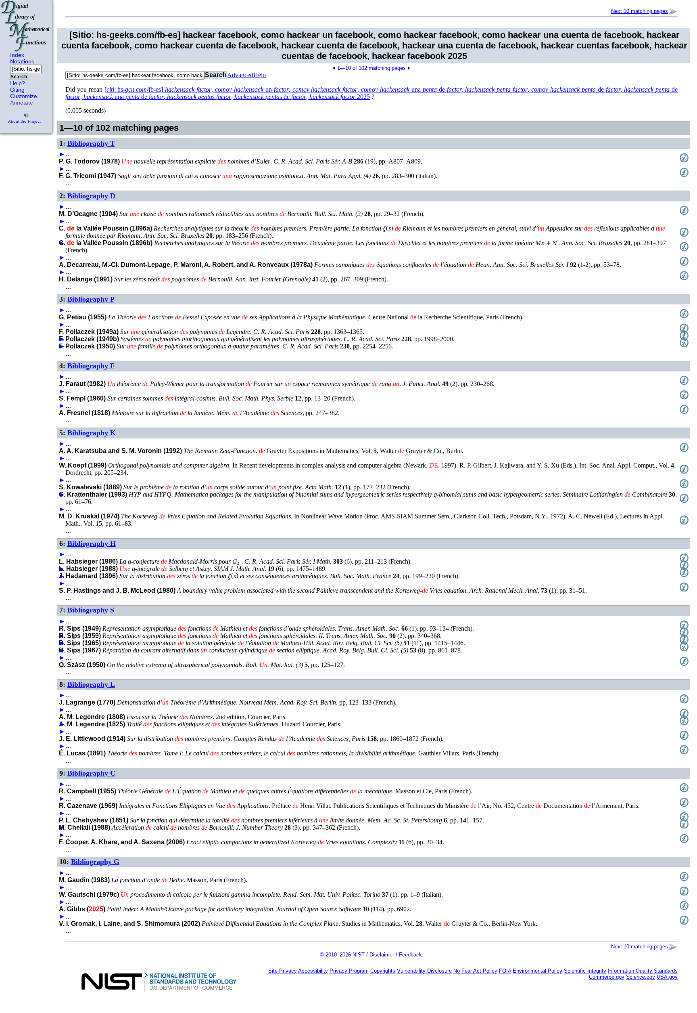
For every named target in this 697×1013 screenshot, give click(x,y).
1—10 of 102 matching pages (371, 68)
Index (17, 55)
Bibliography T (91, 143)
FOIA (505, 971)
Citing (17, 89)
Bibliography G (95, 862)
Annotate (21, 102)
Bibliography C (91, 773)
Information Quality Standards (643, 971)
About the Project (24, 121)
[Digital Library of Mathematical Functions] (26, 26)
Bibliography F (91, 366)
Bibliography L (91, 684)
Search (18, 77)
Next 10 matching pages (639, 11)
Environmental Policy (537, 971)
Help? (17, 83)
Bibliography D (91, 196)
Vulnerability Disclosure (424, 971)
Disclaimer (381, 955)
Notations (22, 61)
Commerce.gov (606, 977)
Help (259, 74)
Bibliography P (91, 299)
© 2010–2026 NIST (342, 955)
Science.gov (640, 977)
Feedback (410, 955)
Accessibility (313, 971)
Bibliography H (91, 543)
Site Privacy (282, 971)
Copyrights (382, 971)
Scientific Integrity (585, 971)
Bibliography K (91, 433)
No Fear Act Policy (475, 971)
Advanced (240, 74)
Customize (23, 96)
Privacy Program (349, 971)
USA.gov (667, 977)
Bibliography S (90, 610)
